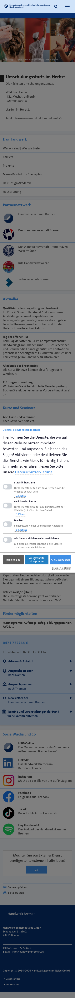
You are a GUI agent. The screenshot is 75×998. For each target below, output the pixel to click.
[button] (56, 7)
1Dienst (20, 495)
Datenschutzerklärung (33, 472)
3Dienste (20, 529)
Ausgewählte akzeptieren (36, 559)
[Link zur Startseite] (27, 6)
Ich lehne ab (13, 560)
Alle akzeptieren (60, 560)
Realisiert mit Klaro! (61, 568)
